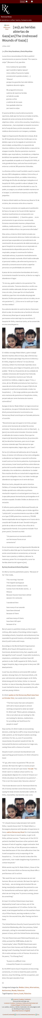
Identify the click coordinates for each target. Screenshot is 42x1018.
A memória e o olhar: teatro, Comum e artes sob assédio (20, 20)
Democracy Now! (7, 28)
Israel (21, 993)
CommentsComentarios (27, 1014)
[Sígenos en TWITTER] (29, 1)
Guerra (15, 993)
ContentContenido (8, 1014)
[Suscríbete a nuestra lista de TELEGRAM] (32, 1)
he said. (30, 769)
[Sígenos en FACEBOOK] (35, 1)
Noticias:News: (6, 17)
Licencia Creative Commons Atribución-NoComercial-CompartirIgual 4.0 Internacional (21, 1004)
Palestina (20, 990)
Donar (22, 2)
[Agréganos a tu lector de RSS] (38, 1)
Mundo (14, 990)
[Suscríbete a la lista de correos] (26, 2)
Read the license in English (21, 1011)
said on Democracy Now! (15, 832)
